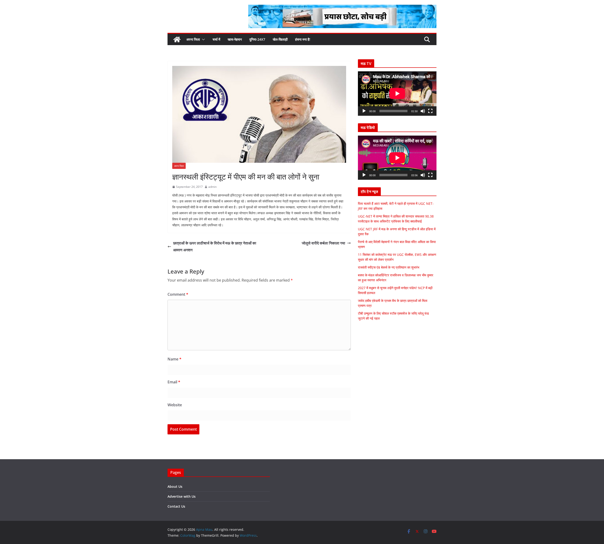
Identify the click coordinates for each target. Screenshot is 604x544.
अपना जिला (193, 39)
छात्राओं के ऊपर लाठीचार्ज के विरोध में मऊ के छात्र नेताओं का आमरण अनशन (214, 246)
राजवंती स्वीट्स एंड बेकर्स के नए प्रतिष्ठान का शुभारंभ (388, 267)
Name (174, 359)
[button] (202, 39)
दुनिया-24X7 (257, 39)
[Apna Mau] (177, 39)
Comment (178, 294)
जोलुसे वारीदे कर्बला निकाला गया (323, 243)
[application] (397, 93)
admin (212, 187)
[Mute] (422, 111)
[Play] (364, 111)
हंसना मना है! (302, 39)
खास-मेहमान (235, 39)
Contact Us (176, 506)
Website (175, 404)
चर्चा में (216, 39)
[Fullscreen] (430, 111)
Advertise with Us (182, 496)
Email (174, 382)
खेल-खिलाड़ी (280, 39)
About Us (175, 486)
